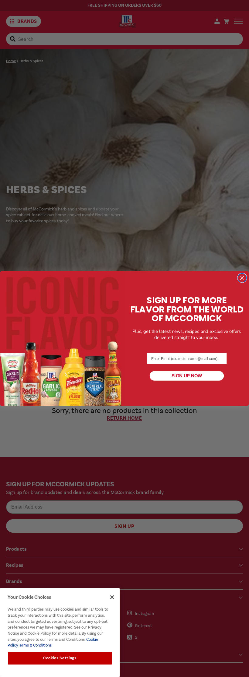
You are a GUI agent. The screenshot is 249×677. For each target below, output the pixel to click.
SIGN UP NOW (187, 375)
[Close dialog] (242, 277)
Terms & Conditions (35, 645)
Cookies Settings (60, 658)
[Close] (112, 597)
